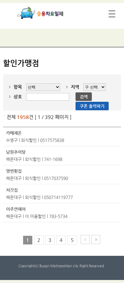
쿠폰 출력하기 (92, 106)
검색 (84, 96)
